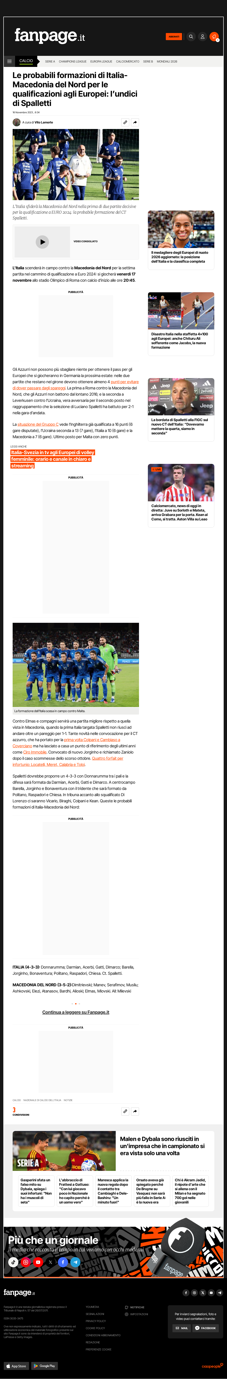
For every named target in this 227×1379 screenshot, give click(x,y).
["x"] (50, 1262)
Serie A (50, 61)
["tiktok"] (13, 1262)
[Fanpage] (19, 1292)
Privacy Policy (96, 1321)
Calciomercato (127, 61)
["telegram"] (75, 1262)
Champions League (72, 61)
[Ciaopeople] (212, 1367)
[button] (135, 122)
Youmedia (92, 1307)
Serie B (148, 61)
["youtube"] (38, 1262)
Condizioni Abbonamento (103, 1335)
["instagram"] (26, 1262)
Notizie (68, 1100)
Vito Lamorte (44, 122)
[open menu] (9, 61)
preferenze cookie (99, 1349)
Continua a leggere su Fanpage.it (75, 1012)
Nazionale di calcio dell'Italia (42, 1100)
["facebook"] (63, 1262)
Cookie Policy (95, 1328)
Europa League (101, 61)
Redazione (93, 1342)
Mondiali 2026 (167, 61)
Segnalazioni (95, 1314)
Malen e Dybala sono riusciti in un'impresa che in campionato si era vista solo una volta (162, 1145)
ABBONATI (174, 36)
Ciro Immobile (35, 752)
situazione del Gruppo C (38, 424)
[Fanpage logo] (44, 36)
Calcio (26, 61)
